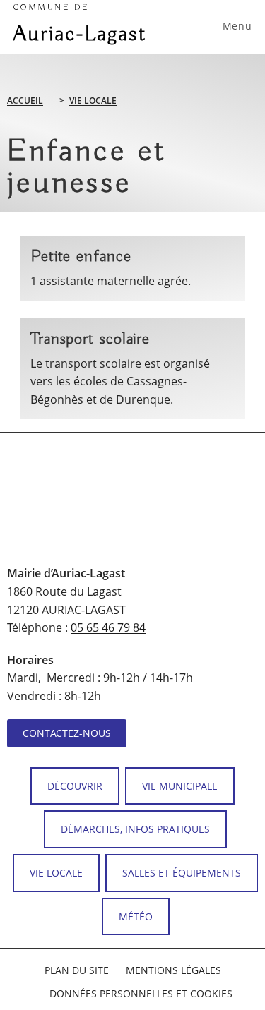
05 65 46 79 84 (108, 627)
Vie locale (93, 101)
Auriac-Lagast (80, 25)
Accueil (25, 101)
